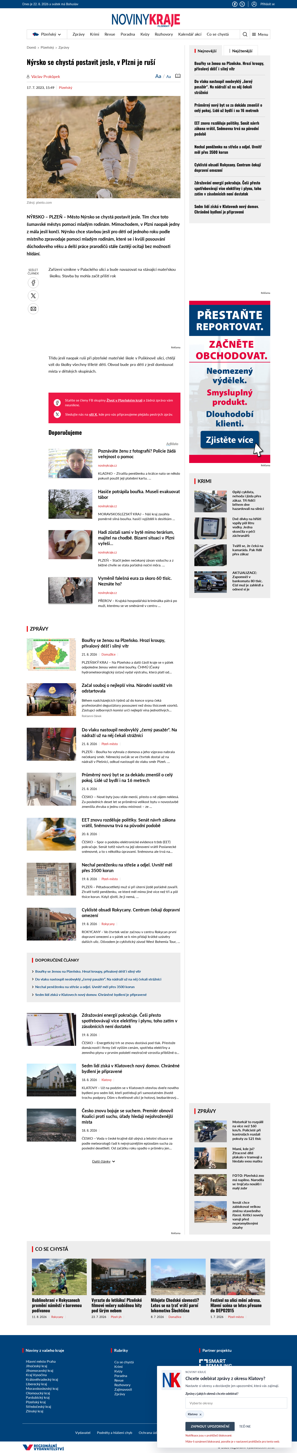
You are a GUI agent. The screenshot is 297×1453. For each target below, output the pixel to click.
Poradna (128, 34)
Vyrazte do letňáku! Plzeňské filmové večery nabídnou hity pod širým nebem (117, 1305)
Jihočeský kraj (36, 1366)
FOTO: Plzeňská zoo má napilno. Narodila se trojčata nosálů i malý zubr (248, 1181)
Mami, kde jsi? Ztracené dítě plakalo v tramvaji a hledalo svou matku (247, 1155)
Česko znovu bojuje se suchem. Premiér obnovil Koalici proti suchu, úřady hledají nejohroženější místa (127, 1116)
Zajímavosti (123, 1389)
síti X (93, 414)
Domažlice (108, 654)
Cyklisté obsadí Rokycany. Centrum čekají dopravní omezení (227, 167)
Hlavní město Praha (41, 1361)
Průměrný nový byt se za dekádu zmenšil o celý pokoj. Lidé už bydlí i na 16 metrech (228, 107)
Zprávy (79, 34)
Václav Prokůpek (45, 76)
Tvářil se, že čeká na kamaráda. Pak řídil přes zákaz (247, 550)
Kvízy (144, 34)
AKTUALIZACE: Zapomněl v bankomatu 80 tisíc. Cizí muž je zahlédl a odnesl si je (247, 580)
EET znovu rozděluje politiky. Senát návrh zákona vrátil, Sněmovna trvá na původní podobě (226, 128)
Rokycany (108, 924)
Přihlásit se (267, 4)
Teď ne (245, 1426)
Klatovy (107, 1079)
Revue (110, 34)
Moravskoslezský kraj (42, 1388)
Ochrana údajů (150, 1432)
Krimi (94, 34)
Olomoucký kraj (38, 1393)
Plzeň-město (110, 744)
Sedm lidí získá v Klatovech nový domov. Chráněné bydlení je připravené (91, 994)
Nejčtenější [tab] (241, 50)
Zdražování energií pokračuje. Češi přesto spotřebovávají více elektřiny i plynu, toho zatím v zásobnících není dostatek (129, 1020)
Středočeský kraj (38, 1406)
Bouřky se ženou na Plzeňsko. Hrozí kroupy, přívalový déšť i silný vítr (88, 971)
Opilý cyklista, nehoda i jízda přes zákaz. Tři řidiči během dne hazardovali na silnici (248, 500)
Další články (101, 1161)
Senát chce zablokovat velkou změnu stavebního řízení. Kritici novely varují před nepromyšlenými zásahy (247, 1214)
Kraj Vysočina (36, 1375)
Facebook (234, 4)
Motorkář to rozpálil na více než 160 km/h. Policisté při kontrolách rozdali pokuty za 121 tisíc (247, 1130)
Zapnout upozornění (210, 1426)
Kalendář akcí (189, 34)
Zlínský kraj (34, 1411)
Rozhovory (164, 34)
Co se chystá (218, 34)
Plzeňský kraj (36, 1402)
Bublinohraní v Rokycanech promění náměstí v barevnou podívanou (57, 1305)
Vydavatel (82, 1432)
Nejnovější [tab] (207, 50)
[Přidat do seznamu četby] (177, 76)
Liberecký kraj (36, 1384)
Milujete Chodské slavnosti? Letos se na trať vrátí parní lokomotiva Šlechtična (175, 1305)
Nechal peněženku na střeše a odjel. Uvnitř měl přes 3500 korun (85, 987)
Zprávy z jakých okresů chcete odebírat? (211, 1393)
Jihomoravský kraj (39, 1370)
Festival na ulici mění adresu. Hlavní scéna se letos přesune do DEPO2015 (236, 1305)
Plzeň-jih (116, 1317)
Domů (31, 47)
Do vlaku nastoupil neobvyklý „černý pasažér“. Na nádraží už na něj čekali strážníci (98, 979)
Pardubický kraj (38, 1397)
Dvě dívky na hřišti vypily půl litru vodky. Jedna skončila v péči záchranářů (246, 527)
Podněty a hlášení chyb (114, 1432)
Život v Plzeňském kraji (124, 400)
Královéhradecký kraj (42, 1379)
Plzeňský (48, 34)
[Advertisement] (114, 314)
